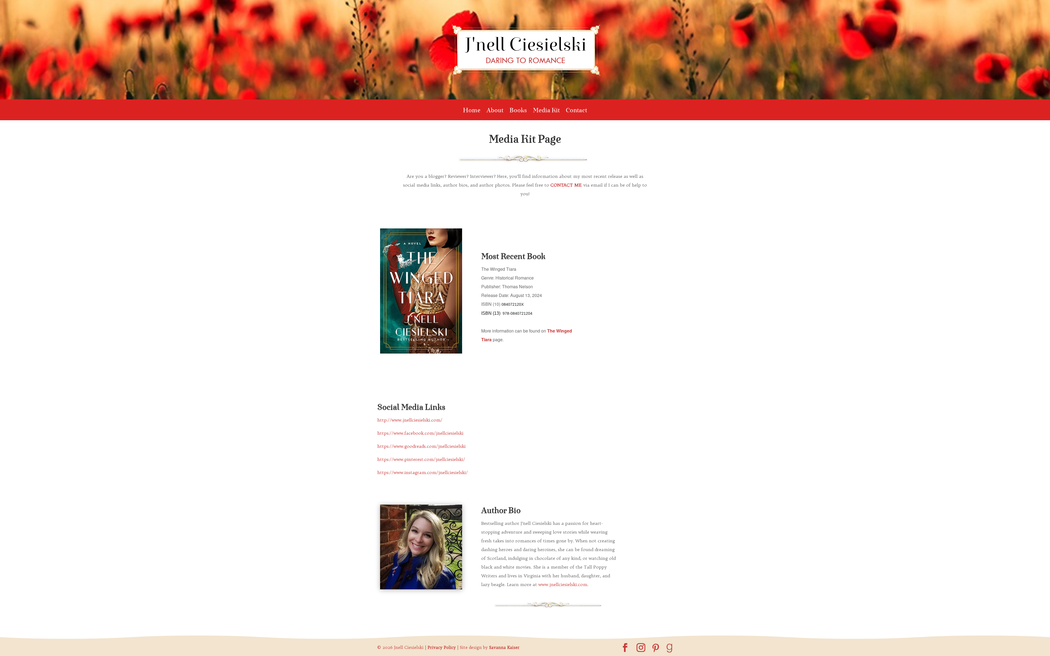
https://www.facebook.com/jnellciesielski (420, 433)
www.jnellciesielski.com (562, 584)
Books (518, 111)
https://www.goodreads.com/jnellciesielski (421, 446)
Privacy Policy (442, 647)
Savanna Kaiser (504, 647)
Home (471, 111)
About (494, 111)
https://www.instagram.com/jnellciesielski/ (422, 472)
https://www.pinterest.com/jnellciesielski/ (421, 459)
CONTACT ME (566, 185)
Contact (576, 111)
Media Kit (546, 111)
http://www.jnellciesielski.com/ (409, 420)
